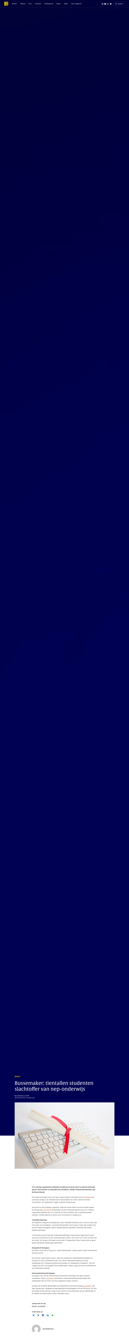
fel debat (87, 1197)
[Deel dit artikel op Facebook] (43, 1315)
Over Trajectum (76, 3)
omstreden (50, 1278)
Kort (30, 3)
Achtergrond (48, 3)
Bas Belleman (48, 1329)
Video (66, 3)
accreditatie (41, 1306)
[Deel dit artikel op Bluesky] (33, 1315)
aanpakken (87, 1286)
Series (58, 3)
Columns (38, 3)
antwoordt (47, 1210)
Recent (14, 3)
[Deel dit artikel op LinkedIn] (47, 1315)
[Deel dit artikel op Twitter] (38, 1315)
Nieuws (22, 3)
